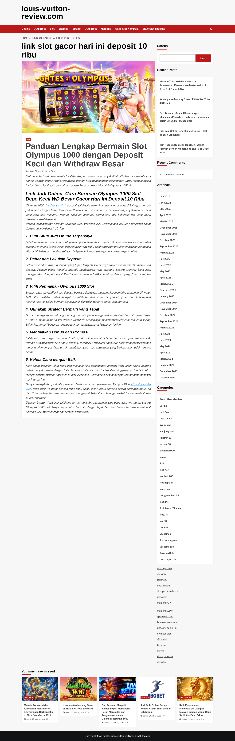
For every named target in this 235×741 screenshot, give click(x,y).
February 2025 (168, 290)
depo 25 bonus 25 (167, 627)
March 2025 (166, 283)
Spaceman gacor (169, 540)
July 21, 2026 (118, 723)
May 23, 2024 (44, 171)
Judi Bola (40, 28)
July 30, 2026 (40, 719)
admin (31, 171)
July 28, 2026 (79, 712)
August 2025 (167, 252)
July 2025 (165, 258)
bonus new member (168, 621)
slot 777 (164, 469)
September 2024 (169, 321)
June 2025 (165, 265)
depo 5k (161, 574)
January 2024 (167, 365)
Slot (52, 28)
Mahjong (106, 28)
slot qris (164, 501)
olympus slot (164, 633)
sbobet (164, 456)
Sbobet (76, 28)
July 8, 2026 (156, 716)
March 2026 (166, 221)
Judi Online (166, 418)
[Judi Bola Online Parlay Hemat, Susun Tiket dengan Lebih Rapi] (156, 689)
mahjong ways (165, 610)
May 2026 (165, 208)
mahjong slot (167, 431)
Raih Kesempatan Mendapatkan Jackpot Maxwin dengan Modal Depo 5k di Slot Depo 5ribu (184, 148)
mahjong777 (164, 602)
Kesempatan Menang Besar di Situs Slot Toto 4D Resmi (185, 101)
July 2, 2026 (195, 719)
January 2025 (167, 296)
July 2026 (165, 196)
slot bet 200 (166, 476)
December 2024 (168, 302)
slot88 (163, 521)
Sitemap (63, 28)
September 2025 (169, 246)
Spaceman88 (167, 546)
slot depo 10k (164, 568)
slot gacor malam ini (168, 591)
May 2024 (165, 346)
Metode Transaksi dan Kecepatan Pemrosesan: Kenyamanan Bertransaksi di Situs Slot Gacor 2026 (183, 85)
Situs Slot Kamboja (126, 28)
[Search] (211, 29)
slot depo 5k (166, 482)
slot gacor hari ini (169, 495)
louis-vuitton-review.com (46, 12)
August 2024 (167, 327)
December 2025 (168, 227)
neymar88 (165, 444)
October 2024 (167, 315)
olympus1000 (167, 450)
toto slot (162, 644)
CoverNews (127, 735)
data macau (163, 585)
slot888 (164, 527)
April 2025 (165, 277)
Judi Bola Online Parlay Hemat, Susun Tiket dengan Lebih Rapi (183, 132)
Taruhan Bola (167, 553)
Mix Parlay (165, 437)
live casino (165, 424)
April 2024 (165, 352)
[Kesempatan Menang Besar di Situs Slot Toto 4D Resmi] (78, 689)
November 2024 (168, 308)
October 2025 (167, 240)
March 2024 (166, 358)
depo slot (162, 596)
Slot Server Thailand (171, 508)
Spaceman (165, 533)
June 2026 (165, 202)
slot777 (164, 514)
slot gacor (165, 488)
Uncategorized (168, 559)
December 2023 (168, 371)
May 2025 (165, 271)
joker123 (162, 579)
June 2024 (165, 340)
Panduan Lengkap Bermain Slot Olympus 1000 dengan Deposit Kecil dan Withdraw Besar (86, 155)
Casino (26, 28)
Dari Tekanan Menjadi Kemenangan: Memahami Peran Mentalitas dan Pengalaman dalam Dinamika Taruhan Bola (185, 117)
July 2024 (165, 333)
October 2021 (167, 377)
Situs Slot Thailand (153, 28)
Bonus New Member (171, 399)
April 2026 (165, 215)
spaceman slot (165, 616)
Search (162, 46)
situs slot (162, 639)
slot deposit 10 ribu (56, 205)
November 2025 (168, 233)
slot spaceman (165, 656)
